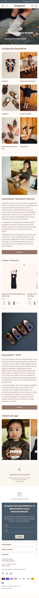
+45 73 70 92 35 (7, 559)
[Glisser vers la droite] (35, 1)
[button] (6, 5)
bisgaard (9, 588)
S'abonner (19, 536)
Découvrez (19, 252)
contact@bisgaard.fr (8, 561)
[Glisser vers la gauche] (3, 1)
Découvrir (19, 407)
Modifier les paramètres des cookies (11, 586)
